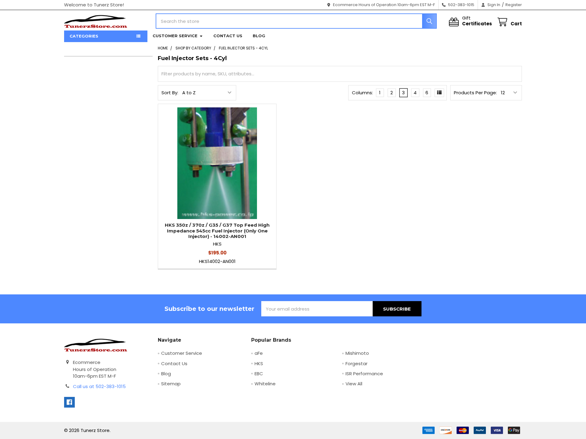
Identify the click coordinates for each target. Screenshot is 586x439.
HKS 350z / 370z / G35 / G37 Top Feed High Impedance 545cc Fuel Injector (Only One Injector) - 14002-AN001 (217, 230)
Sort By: (169, 92)
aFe (259, 353)
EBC (259, 373)
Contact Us (227, 35)
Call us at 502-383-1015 (99, 386)
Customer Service (175, 35)
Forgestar (356, 363)
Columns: (362, 92)
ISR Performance (364, 373)
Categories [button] (84, 36)
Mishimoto (357, 353)
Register (513, 5)
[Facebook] (69, 402)
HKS (259, 363)
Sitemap (171, 383)
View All (353, 383)
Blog (259, 35)
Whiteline (265, 383)
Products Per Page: (475, 92)
